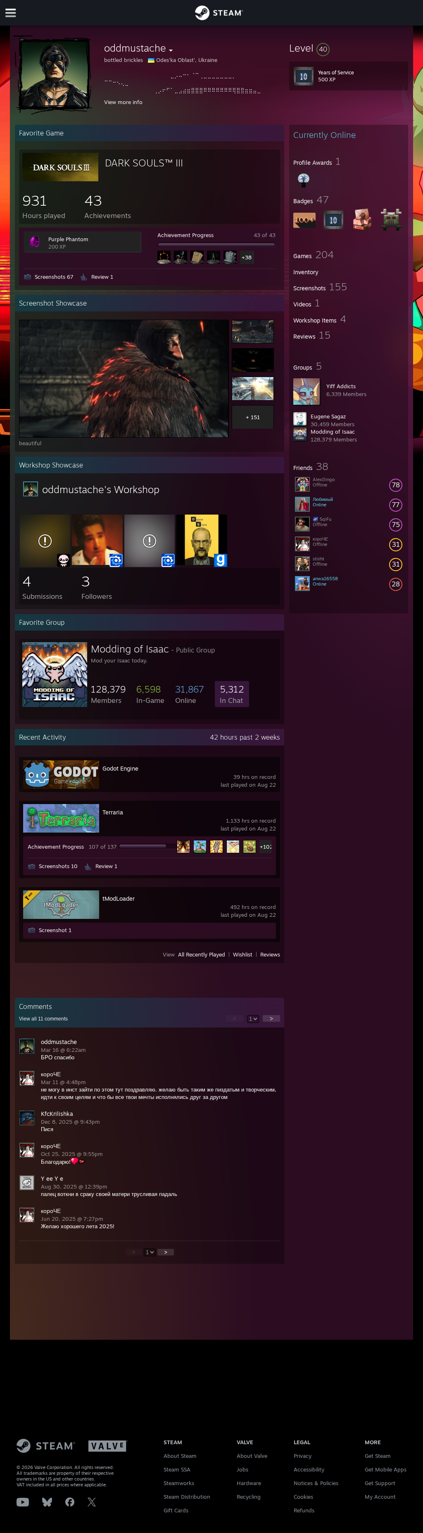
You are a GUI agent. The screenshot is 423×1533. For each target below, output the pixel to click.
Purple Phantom (68, 239)
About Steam (180, 1455)
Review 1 (102, 276)
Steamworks (179, 1483)
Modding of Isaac (333, 431)
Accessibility (309, 1469)
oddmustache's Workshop (100, 489)
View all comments (43, 1019)
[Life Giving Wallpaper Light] (149, 563)
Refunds (304, 1510)
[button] (348, 48)
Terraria (112, 812)
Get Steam (378, 1455)
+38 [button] (247, 257)
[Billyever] (97, 563)
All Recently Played (201, 954)
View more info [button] (123, 102)
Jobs (242, 1469)
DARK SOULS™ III (144, 163)
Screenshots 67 (54, 276)
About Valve (252, 1455)
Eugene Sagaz (328, 416)
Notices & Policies (316, 1483)
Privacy (302, 1455)
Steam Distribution (187, 1496)
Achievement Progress (185, 235)
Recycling (249, 1496)
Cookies (303, 1496)
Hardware (249, 1483)
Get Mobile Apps (385, 1469)
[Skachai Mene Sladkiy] (201, 563)
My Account (380, 1496)
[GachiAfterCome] (45, 563)
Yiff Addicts (341, 386)
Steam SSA (177, 1469)
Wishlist (242, 954)
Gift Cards (176, 1510)
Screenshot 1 (55, 930)
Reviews (270, 954)
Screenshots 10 (58, 866)
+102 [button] (266, 846)
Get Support (380, 1483)
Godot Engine (120, 768)
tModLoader (118, 898)
